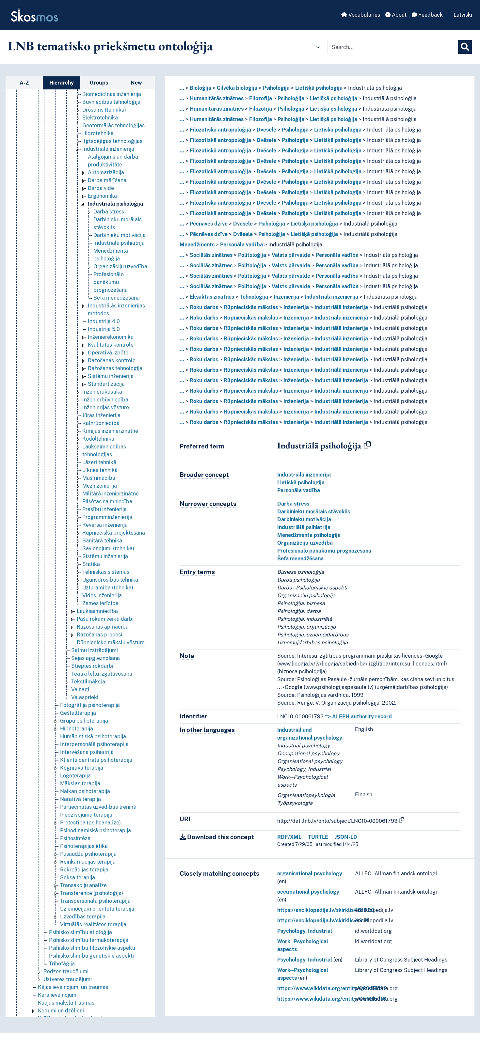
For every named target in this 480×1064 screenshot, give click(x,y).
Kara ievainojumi (58, 995)
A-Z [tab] (24, 83)
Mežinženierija (99, 486)
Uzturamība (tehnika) (107, 588)
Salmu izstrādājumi (94, 650)
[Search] (465, 47)
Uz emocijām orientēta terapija (97, 909)
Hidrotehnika (98, 133)
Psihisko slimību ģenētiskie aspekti (91, 956)
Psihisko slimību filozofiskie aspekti (92, 948)
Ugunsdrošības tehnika (110, 580)
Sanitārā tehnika (102, 541)
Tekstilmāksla (88, 682)
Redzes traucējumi (65, 971)
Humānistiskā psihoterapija (93, 736)
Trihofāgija (62, 964)
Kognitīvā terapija (81, 768)
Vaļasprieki (84, 697)
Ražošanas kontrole (112, 360)
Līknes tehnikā (100, 470)
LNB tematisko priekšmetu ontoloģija (110, 45)
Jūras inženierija (101, 415)
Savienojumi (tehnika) (108, 548)
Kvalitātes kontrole (111, 345)
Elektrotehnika (100, 118)
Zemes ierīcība (100, 603)
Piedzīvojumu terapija (86, 815)
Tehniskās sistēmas (105, 572)
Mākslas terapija (80, 783)
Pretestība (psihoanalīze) (90, 823)
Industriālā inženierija (108, 149)
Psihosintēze (75, 838)
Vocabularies (363, 15)
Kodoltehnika (98, 439)
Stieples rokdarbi (92, 666)
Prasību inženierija (104, 509)
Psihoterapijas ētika (84, 846)
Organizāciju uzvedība (120, 266)
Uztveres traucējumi (67, 979)
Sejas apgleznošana (95, 658)
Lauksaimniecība (97, 611)
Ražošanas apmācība (103, 627)
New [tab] (136, 83)
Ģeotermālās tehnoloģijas (113, 125)
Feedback (430, 15)
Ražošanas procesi (99, 635)
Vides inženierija (102, 595)
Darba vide (101, 188)
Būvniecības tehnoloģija (111, 102)
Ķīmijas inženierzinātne (110, 431)
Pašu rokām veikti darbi (105, 619)
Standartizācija (106, 384)
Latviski (463, 15)
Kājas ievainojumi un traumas (73, 987)
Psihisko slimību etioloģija (80, 932)
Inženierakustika (102, 392)
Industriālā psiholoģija (115, 204)
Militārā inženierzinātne (110, 494)
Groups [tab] (99, 83)
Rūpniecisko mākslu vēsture (111, 642)
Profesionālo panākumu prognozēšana (110, 282)
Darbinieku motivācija (119, 235)
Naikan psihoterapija (85, 791)
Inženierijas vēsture (105, 407)
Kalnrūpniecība (101, 423)
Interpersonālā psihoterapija (94, 744)
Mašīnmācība (98, 478)
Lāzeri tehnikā (99, 462)
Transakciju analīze (83, 885)
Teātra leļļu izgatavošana (101, 674)
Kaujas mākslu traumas (66, 1003)
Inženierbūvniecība (105, 400)
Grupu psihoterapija (84, 721)
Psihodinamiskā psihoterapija (95, 830)
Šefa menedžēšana (116, 298)
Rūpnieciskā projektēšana (113, 533)
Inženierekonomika (111, 337)
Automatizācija (106, 172)
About (399, 15)
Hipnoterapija (76, 729)
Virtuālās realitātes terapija (93, 924)
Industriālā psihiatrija (119, 243)
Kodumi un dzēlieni (61, 1011)
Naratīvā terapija (80, 799)
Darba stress (108, 212)
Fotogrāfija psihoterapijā (90, 705)
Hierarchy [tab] (61, 83)
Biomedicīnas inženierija (111, 94)
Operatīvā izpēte (108, 353)
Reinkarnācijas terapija (88, 862)
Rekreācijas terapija (84, 870)
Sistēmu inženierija (111, 376)
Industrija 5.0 (104, 329)
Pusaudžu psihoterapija (88, 854)
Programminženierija (107, 517)
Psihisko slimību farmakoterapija (88, 940)
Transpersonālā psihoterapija (95, 901)
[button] (318, 47)
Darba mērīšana (107, 180)
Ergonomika (102, 196)
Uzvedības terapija (82, 917)
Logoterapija (75, 776)
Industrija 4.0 (104, 321)
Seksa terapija (77, 877)
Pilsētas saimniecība (107, 501)
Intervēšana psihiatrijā (87, 752)
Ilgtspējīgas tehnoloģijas (112, 141)
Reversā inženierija (105, 525)
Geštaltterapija (78, 713)
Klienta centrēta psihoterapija (96, 760)
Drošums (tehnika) (104, 110)
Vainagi (80, 689)
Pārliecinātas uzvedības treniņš (98, 807)
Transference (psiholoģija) (91, 893)
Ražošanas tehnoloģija (115, 368)
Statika (91, 564)
